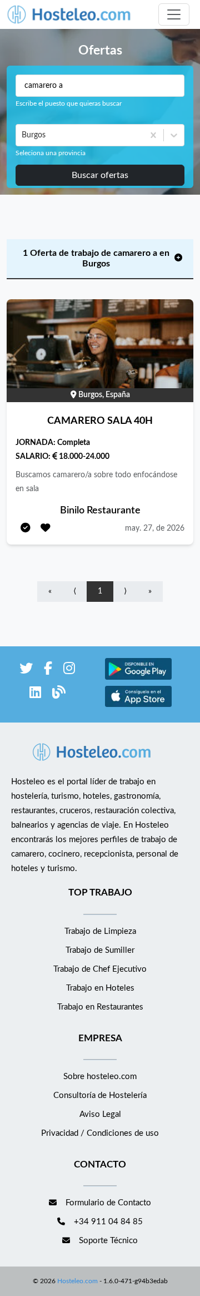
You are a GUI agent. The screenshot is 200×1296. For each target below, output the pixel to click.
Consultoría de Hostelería (100, 1095)
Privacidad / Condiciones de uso (100, 1133)
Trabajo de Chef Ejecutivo (100, 969)
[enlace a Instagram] (69, 670)
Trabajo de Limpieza (100, 931)
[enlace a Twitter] (26, 670)
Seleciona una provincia (51, 153)
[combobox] (23, 135)
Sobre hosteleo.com (100, 1076)
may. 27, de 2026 (154, 528)
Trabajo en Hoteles (100, 988)
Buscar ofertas (100, 175)
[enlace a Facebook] (48, 670)
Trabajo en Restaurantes (100, 1007)
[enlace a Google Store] (138, 678)
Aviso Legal (100, 1114)
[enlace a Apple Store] (138, 705)
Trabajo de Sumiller (100, 950)
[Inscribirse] (26, 528)
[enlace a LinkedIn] (35, 694)
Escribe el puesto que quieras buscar (69, 103)
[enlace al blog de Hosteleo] (59, 694)
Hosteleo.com (77, 1281)
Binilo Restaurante (100, 511)
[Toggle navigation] (173, 14)
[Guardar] (46, 528)
